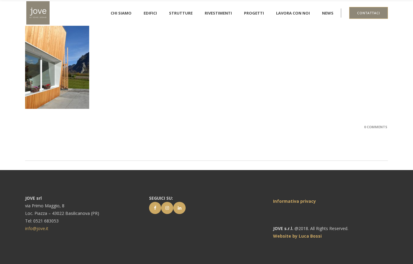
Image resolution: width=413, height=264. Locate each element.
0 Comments (375, 127)
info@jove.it (36, 228)
